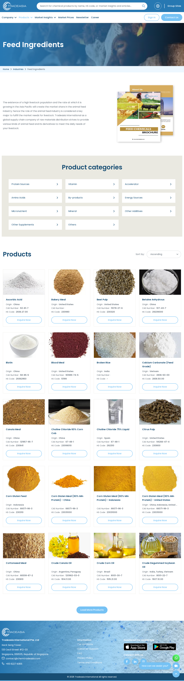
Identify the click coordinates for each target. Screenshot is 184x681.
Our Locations (85, 644)
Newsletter (82, 17)
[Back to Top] (176, 673)
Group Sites (174, 6)
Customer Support (87, 648)
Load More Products (92, 610)
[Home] (92, 632)
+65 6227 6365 (14, 663)
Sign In (152, 17)
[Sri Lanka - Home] (14, 6)
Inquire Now (24, 320)
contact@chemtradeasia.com (23, 658)
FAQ (79, 653)
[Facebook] (127, 661)
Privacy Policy (85, 658)
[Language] (157, 6)
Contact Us (171, 17)
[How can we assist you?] (176, 666)
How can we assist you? (155, 666)
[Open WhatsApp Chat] (176, 658)
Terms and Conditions (89, 662)
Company (7, 17)
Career (95, 17)
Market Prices (66, 17)
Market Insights (44, 17)
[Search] (144, 6)
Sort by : (140, 254)
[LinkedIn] (135, 661)
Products (24, 17)
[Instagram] (143, 661)
